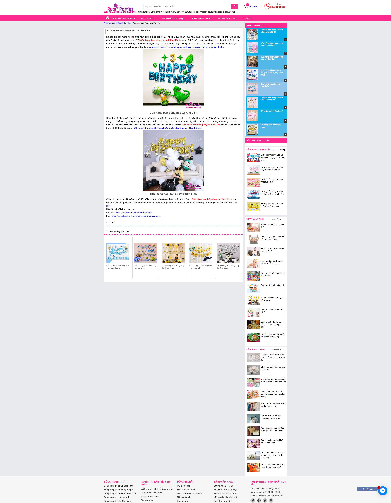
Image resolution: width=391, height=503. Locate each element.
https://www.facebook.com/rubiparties (133, 212)
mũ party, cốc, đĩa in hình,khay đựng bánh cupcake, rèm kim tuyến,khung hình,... (186, 47)
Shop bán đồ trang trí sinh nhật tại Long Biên (272, 31)
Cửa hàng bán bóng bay (122, 23)
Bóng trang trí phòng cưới (116, 497)
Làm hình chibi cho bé (151, 492)
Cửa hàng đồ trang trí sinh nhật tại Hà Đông (272, 44)
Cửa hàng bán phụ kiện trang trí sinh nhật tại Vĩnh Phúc (272, 72)
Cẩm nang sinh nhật (173, 18)
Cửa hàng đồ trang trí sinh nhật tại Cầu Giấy (272, 58)
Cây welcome (147, 500)
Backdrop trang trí (222, 501)
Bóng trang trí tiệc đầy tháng (117, 501)
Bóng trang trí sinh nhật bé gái (118, 489)
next (237, 258)
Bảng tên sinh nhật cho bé (272, 111)
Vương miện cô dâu (223, 486)
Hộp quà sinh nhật (186, 489)
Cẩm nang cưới (201, 18)
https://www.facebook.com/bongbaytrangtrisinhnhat (136, 216)
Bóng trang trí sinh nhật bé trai (118, 486)
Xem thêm (275, 150)
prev (109, 258)
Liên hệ (247, 18)
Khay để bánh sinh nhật (225, 489)
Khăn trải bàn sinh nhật (225, 493)
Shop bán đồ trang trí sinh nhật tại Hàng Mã (272, 99)
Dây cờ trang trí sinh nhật (189, 493)
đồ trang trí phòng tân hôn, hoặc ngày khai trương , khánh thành (168, 128)
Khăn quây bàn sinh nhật (226, 497)
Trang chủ (107, 23)
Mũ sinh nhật (183, 486)
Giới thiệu (147, 18)
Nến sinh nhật (184, 497)
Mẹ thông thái (226, 18)
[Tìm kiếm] (234, 6)
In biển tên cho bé (149, 496)
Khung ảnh (182, 501)
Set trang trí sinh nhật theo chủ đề (157, 489)
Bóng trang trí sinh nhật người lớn (120, 493)
